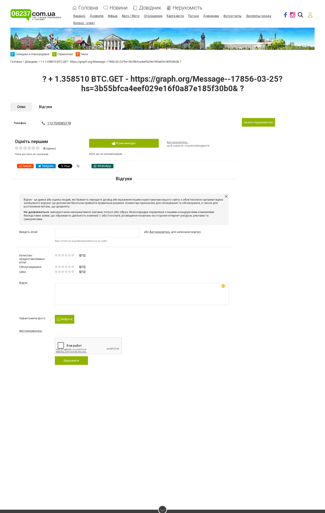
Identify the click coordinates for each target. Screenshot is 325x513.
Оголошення (153, 16)
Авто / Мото (131, 16)
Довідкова (211, 16)
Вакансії (79, 16)
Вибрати (66, 319)
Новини (119, 8)
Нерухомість (187, 8)
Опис (21, 107)
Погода (193, 16)
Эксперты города (258, 16)
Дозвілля (96, 16)
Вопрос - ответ (84, 23)
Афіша (112, 16)
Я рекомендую (125, 143)
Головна (88, 8)
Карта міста (175, 16)
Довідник (150, 8)
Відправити (71, 360)
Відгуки (45, 107)
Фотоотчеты (232, 16)
